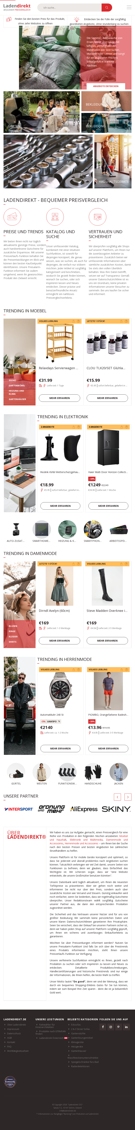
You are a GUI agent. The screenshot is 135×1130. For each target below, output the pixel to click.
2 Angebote (47, 426)
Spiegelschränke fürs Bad (85, 1061)
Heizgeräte (77, 1046)
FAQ (9, 1046)
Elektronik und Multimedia (86, 839)
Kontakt (11, 1042)
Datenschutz (14, 1033)
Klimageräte (77, 1042)
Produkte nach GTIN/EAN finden (51, 1032)
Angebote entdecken (105, 86)
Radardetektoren (80, 1066)
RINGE (12, 631)
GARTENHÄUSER (17, 399)
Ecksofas (76, 1024)
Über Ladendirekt (16, 1024)
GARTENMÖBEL (17, 385)
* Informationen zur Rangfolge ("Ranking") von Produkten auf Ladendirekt (68, 1114)
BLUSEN (13, 626)
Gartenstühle (78, 1033)
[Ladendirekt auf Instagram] (110, 1027)
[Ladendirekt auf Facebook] (102, 1027)
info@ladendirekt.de (67, 1111)
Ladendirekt (18, 7)
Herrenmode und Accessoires (81, 843)
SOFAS (12, 380)
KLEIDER (13, 636)
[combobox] (69, 8)
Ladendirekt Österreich (51, 1037)
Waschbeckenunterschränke (83, 1057)
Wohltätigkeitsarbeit (17, 1050)
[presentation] (117, 797)
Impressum (13, 1029)
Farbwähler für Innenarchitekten (45, 1026)
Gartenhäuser (78, 1050)
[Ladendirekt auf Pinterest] (118, 1027)
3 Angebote (95, 426)
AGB (9, 1037)
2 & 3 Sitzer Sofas (80, 1029)
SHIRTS (12, 641)
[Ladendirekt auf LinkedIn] (126, 1027)
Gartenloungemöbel (82, 1037)
